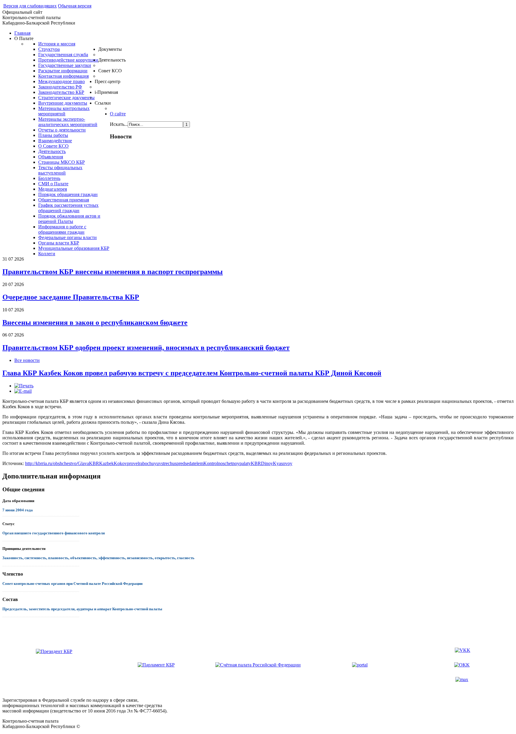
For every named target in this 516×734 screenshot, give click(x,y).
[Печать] (23, 385)
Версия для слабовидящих (30, 5)
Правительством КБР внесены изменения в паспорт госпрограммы (112, 272)
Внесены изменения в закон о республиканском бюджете (95, 322)
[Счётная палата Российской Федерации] (258, 664)
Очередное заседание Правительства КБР (70, 297)
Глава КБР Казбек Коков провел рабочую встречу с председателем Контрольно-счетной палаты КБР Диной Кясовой (191, 373)
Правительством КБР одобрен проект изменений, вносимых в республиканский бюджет (146, 347)
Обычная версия (74, 5)
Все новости (27, 360)
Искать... (119, 124)
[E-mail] (23, 391)
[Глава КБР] (54, 665)
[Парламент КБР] (156, 664)
